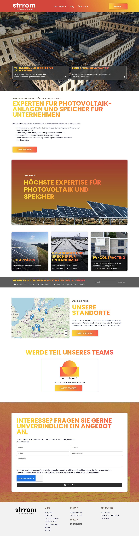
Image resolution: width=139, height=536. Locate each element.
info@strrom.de (23, 442)
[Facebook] (77, 524)
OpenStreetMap (17, 337)
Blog (72, 6)
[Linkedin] (74, 524)
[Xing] (80, 524)
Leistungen (59, 6)
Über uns (82, 6)
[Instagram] (71, 524)
